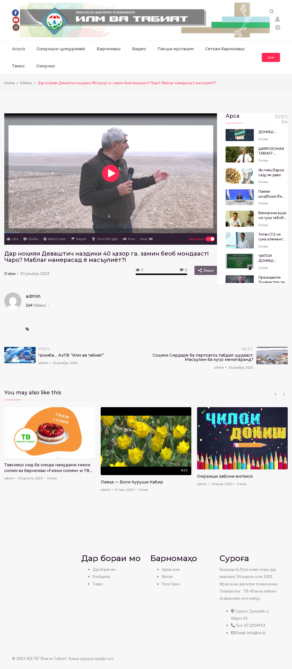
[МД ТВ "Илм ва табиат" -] (145, 19)
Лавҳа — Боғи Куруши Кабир (132, 482)
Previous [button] (275, 394)
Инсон (167, 576)
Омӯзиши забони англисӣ (225, 476)
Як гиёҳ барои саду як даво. (271, 172)
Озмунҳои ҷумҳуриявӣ (60, 48)
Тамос (18, 66)
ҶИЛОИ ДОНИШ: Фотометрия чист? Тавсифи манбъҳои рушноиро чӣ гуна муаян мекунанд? (271, 129)
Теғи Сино (171, 583)
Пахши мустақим (175, 48)
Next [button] (284, 394)
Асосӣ (18, 48)
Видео (139, 48)
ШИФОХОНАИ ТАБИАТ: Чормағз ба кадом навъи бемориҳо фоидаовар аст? (272, 151)
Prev (131, 239)
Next (143, 239)
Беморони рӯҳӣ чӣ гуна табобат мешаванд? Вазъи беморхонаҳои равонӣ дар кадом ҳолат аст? (272, 215)
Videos (26, 82)
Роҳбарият (101, 576)
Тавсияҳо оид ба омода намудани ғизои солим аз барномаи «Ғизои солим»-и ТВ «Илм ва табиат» (47, 467)
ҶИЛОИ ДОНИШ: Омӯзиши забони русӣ (269, 258)
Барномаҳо (109, 48)
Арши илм (171, 569)
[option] (49, 445)
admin (33, 296)
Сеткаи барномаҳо (225, 48)
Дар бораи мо (104, 569)
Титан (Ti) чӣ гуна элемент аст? (270, 237)
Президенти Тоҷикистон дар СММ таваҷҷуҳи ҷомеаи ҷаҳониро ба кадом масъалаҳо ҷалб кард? (272, 280)
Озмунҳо (45, 66)
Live (271, 57)
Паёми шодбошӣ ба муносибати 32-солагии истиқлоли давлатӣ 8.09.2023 (272, 194)
